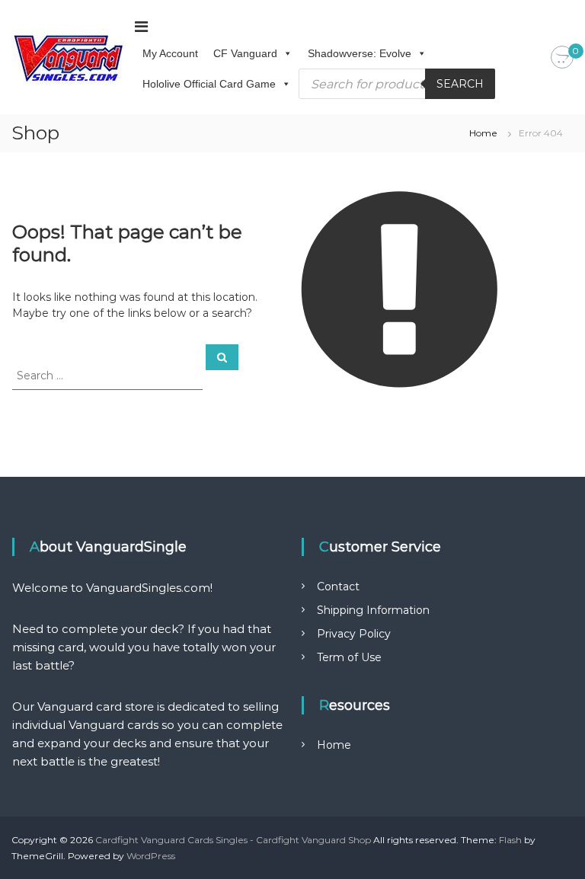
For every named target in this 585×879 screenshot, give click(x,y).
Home (483, 133)
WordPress (150, 855)
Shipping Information (373, 610)
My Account (170, 53)
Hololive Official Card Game (209, 84)
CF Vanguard (245, 53)
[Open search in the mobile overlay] (397, 84)
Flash (510, 839)
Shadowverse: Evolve (359, 53)
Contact (338, 586)
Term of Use (349, 657)
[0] (562, 58)
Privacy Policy (354, 634)
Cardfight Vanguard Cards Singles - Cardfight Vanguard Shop (233, 839)
